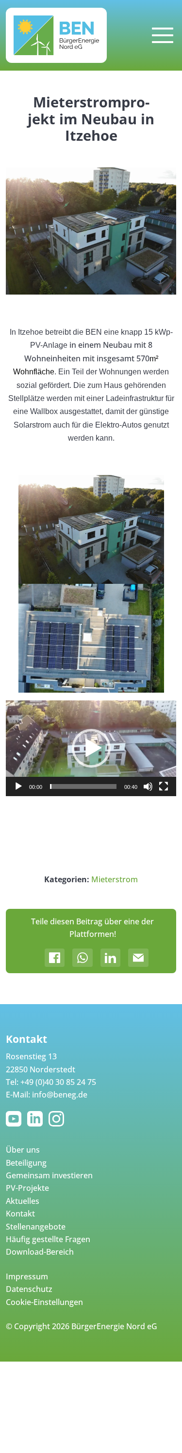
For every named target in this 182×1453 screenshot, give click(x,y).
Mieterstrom (114, 879)
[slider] (83, 786)
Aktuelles (22, 1201)
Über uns (23, 1149)
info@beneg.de (59, 1094)
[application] (91, 748)
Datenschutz (29, 1289)
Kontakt (20, 1213)
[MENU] (162, 35)
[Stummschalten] (148, 786)
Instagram (58, 1118)
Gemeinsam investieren (49, 1175)
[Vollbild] (163, 786)
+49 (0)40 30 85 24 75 (58, 1082)
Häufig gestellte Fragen (48, 1239)
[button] (91, 748)
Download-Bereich (40, 1251)
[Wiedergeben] (18, 786)
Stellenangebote (36, 1226)
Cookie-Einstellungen (44, 1302)
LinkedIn (37, 1118)
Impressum (27, 1276)
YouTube (15, 1118)
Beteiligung (26, 1162)
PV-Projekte (27, 1188)
